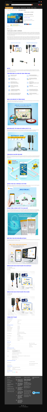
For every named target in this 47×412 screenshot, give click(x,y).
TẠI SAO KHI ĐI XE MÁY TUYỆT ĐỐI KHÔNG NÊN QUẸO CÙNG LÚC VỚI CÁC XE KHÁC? (20, 401)
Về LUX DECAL (9, 382)
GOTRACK (31, 19)
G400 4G (27, 20)
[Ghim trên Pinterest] (28, 24)
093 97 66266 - (28, 392)
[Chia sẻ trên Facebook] (24, 24)
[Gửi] (32, 4)
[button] (41, 4)
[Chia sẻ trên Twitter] (25, 24)
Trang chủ (9, 10)
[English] (38, 4)
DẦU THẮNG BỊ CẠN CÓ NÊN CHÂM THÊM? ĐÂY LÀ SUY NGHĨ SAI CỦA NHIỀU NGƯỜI (20, 388)
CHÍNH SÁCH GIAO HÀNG (10, 388)
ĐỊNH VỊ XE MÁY (14, 10)
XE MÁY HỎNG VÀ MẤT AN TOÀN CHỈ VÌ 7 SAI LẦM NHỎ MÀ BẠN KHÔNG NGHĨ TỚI (20, 384)
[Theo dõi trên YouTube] (41, 1)
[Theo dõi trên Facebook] (39, 1)
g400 (25, 20)
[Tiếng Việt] (39, 4)
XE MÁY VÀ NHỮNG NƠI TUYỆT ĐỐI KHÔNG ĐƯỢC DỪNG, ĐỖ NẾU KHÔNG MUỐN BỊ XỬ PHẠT (20, 397)
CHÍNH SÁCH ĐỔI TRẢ (10, 386)
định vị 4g (32, 20)
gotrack (29, 20)
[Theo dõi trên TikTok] (40, 1)
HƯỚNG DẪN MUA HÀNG (10, 391)
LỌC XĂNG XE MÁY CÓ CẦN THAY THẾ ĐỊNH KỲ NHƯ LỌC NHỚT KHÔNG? (20, 392)
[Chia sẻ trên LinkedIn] (29, 24)
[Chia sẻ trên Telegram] (31, 24)
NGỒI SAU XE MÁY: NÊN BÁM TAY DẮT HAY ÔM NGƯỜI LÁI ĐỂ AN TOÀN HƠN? (20, 380)
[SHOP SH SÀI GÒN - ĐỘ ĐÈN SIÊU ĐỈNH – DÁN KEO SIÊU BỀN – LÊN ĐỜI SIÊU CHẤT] (7, 5)
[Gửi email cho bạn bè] (27, 24)
